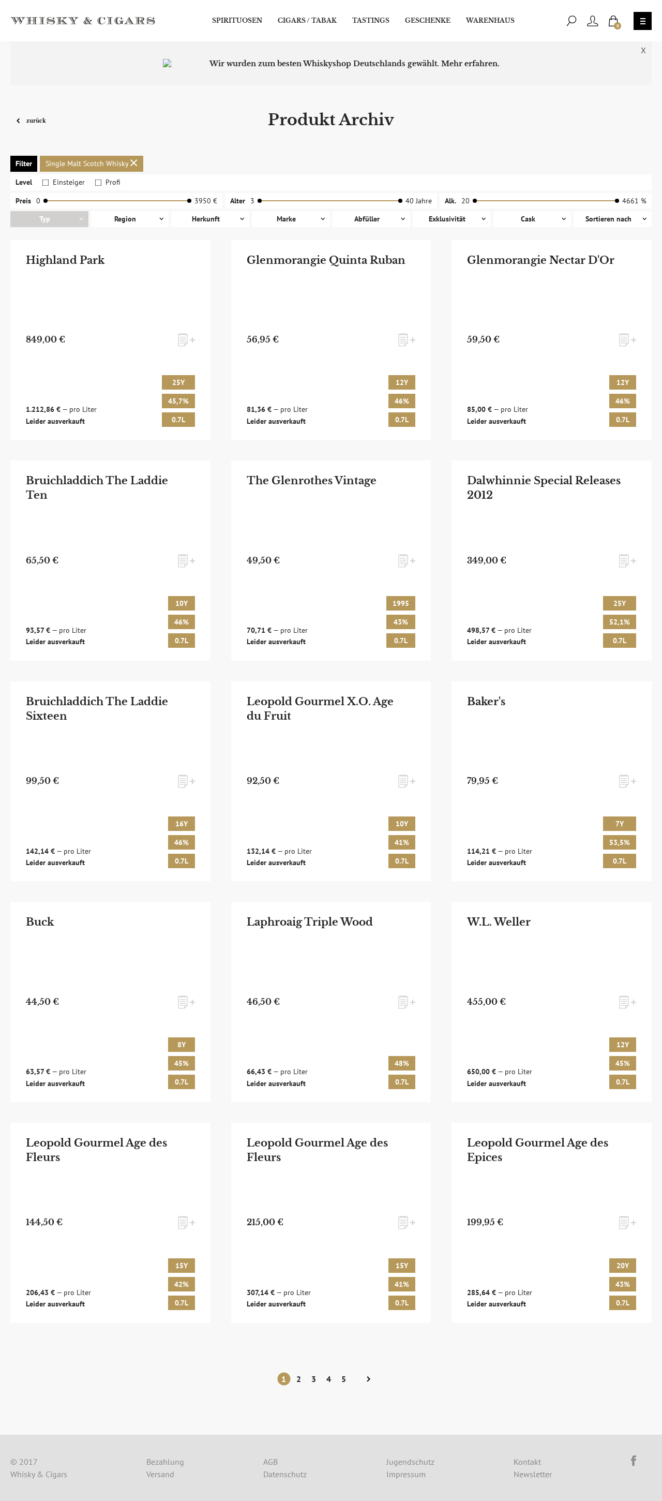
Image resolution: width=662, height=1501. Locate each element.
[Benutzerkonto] (593, 21)
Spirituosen (237, 20)
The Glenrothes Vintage (312, 480)
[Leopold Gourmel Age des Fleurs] (110, 1223)
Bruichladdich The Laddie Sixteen (97, 708)
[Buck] (110, 1002)
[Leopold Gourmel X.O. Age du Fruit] (331, 781)
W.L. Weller (499, 922)
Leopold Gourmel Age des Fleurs (96, 1150)
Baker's (486, 701)
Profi (113, 182)
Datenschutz (285, 1474)
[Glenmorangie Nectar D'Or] (551, 340)
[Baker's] (551, 781)
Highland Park (65, 260)
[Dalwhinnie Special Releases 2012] (551, 560)
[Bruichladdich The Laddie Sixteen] (110, 781)
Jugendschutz (410, 1462)
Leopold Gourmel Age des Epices (537, 1150)
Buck (40, 922)
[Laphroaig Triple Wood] (331, 1002)
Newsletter (533, 1474)
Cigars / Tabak (307, 20)
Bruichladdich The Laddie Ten (97, 487)
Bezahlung (165, 1462)
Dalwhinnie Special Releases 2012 (544, 487)
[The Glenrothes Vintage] (331, 560)
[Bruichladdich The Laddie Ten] (110, 560)
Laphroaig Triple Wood (310, 922)
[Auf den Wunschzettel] (186, 340)
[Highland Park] (110, 340)
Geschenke (427, 20)
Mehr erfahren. (470, 63)
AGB (270, 1462)
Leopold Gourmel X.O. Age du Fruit (320, 708)
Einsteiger (69, 182)
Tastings (370, 20)
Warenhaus (490, 20)
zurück (35, 120)
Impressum (406, 1474)
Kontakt (527, 1462)
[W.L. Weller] (551, 1002)
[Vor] (368, 1379)
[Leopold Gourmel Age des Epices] (551, 1223)
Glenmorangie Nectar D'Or (540, 260)
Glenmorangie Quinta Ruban (326, 260)
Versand (160, 1474)
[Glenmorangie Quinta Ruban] (331, 340)
